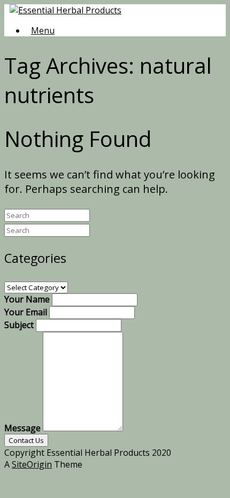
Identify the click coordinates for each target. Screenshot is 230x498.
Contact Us (26, 440)
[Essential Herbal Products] (65, 10)
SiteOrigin (32, 464)
